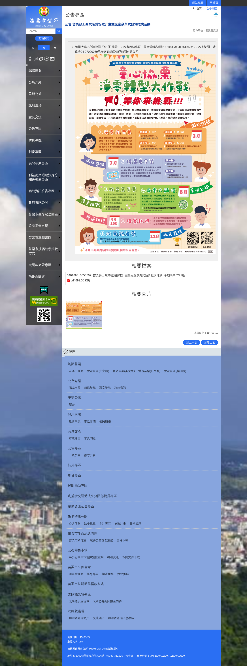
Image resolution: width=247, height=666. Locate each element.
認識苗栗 (74, 364)
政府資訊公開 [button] (38, 202)
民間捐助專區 (38, 163)
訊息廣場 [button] (35, 105)
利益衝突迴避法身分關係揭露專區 (43, 177)
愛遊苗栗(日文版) (149, 371)
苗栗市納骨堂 (77, 540)
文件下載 (122, 540)
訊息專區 (93, 574)
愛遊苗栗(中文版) (98, 371)
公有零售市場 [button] (38, 226)
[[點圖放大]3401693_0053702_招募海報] (84, 315)
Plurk (36, 59)
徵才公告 (90, 455)
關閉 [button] (72, 351)
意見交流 (74, 431)
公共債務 (74, 523)
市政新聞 (90, 421)
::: (27, 7)
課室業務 (105, 387)
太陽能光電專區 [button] (40, 265)
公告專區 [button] (35, 128)
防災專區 (35, 140)
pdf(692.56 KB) (80, 280)
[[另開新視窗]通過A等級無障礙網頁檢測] (44, 301)
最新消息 (74, 421)
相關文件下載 (131, 557)
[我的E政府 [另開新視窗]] (44, 290)
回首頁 (214, 2)
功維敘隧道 (76, 611)
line (47, 59)
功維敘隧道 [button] (37, 276)
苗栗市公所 (44, 16)
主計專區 (105, 523)
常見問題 (90, 438)
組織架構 (90, 387)
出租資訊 (113, 557)
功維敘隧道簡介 (79, 618)
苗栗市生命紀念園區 (82, 533)
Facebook (30, 59)
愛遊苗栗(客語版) (175, 371)
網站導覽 (198, 2)
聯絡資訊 (120, 387)
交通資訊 (98, 618)
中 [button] (43, 47)
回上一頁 (191, 342)
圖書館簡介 (76, 574)
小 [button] (32, 47)
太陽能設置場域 (79, 601)
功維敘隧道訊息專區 (121, 618)
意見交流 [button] (35, 117)
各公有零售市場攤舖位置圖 (86, 557)
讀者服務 (108, 574)
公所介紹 (74, 381)
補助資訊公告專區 (42, 191)
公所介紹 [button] (35, 82)
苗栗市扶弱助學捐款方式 (43, 251)
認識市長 (74, 387)
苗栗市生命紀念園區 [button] (43, 214)
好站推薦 (123, 574)
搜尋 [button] (59, 31)
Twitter (41, 59)
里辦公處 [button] (35, 94)
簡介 (72, 404)
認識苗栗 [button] (35, 70)
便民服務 (105, 421)
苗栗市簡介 (76, 371)
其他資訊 (135, 523)
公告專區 (212, 8)
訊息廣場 (74, 414)
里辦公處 (74, 397)
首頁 (199, 8)
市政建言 (74, 438)
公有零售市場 (78, 550)
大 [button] (55, 47)
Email (52, 59)
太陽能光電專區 (79, 594)
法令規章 (90, 523)
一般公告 (74, 455)
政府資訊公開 (78, 516)
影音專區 (35, 152)
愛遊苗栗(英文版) (124, 371)
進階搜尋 (44, 38)
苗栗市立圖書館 (79, 567)
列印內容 (216, 14)
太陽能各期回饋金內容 (107, 601)
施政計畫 (120, 523)
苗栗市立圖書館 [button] (40, 237)
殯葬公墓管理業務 (101, 540)
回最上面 (209, 342)
